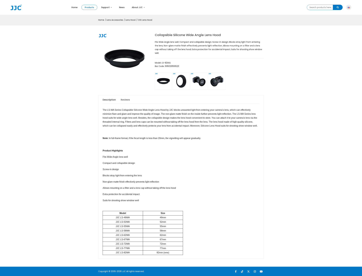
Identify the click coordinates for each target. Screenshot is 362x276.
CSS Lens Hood (145, 20)
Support (105, 7)
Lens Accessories (114, 20)
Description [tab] (109, 99)
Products (89, 7)
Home (74, 7)
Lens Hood (130, 20)
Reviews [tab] (125, 99)
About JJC (137, 7)
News (122, 7)
